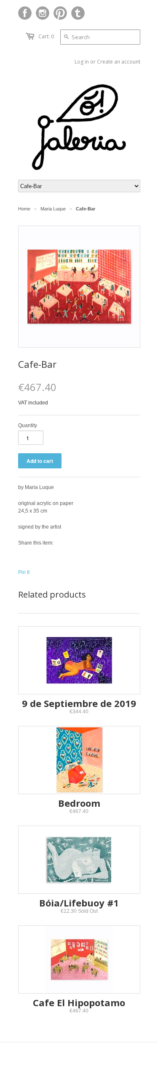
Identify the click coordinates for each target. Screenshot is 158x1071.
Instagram (42, 13)
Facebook (25, 13)
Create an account (118, 61)
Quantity (27, 425)
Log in (82, 61)
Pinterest (60, 13)
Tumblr (78, 13)
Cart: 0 (46, 36)
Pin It (23, 572)
